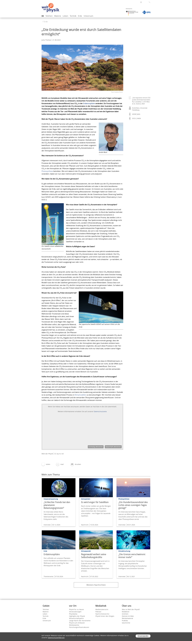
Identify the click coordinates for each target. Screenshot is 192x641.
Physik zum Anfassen (77, 623)
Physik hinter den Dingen (104, 616)
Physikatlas (73, 614)
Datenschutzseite (100, 411)
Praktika (125, 620)
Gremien (125, 614)
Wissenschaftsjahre (76, 618)
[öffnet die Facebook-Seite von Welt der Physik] (138, 2)
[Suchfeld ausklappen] (150, 2)
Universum (88, 16)
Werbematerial (127, 618)
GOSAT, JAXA (136, 114)
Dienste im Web (128, 616)
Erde (80, 16)
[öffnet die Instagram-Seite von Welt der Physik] (141, 2)
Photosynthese (47, 171)
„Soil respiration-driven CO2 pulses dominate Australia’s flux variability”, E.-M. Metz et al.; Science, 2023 (141, 101)
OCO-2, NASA (136, 118)
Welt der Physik (47, 454)
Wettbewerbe (74, 625)
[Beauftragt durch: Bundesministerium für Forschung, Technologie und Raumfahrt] (133, 12)
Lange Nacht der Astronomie (79, 620)
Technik (73, 16)
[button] (46, 464)
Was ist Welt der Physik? (131, 609)
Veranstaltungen (75, 612)
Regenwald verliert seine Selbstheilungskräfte (93, 556)
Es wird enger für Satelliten (95, 502)
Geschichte (126, 623)
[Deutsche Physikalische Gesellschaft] (145, 13)
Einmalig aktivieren (96, 447)
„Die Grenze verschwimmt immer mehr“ (131, 556)
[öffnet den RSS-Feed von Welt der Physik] (144, 2)
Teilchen (49, 16)
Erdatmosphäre (89, 103)
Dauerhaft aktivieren (113, 447)
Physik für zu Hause (76, 609)
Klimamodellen (81, 395)
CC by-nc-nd (59, 454)
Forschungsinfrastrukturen (79, 627)
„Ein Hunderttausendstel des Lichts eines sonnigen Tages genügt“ (133, 505)
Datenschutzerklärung (56, 638)
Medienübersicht (101, 609)
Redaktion (125, 612)
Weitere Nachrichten (96, 585)
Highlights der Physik (77, 616)
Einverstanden (143, 636)
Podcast (98, 612)
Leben (65, 16)
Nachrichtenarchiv (102, 614)
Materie (57, 16)
